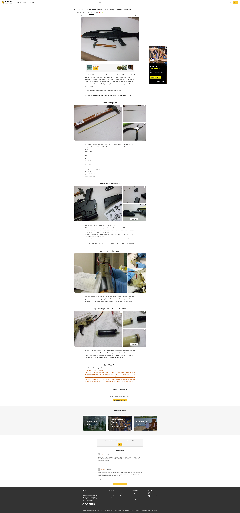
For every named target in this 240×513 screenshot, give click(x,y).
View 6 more (134, 219)
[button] (145, 15)
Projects (19, 2)
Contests (25, 2)
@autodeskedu (153, 496)
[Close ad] (166, 47)
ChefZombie (78, 12)
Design (111, 497)
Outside (84, 12)
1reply (100, 479)
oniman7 (103, 469)
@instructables (154, 493)
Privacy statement (108, 510)
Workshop (111, 495)
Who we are (135, 501)
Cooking (120, 493)
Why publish (135, 493)
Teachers (31, 2)
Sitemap (134, 499)
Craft (110, 499)
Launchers (90, 12)
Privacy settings (117, 510)
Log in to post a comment (120, 484)
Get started (134, 495)
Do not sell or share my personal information (132, 510)
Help (133, 497)
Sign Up (235, 2)
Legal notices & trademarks (150, 510)
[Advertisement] (158, 65)
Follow (95, 68)
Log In (229, 2)
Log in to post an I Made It (120, 400)
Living (119, 495)
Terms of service (98, 510)
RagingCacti (103, 454)
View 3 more (134, 344)
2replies (100, 464)
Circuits (111, 493)
